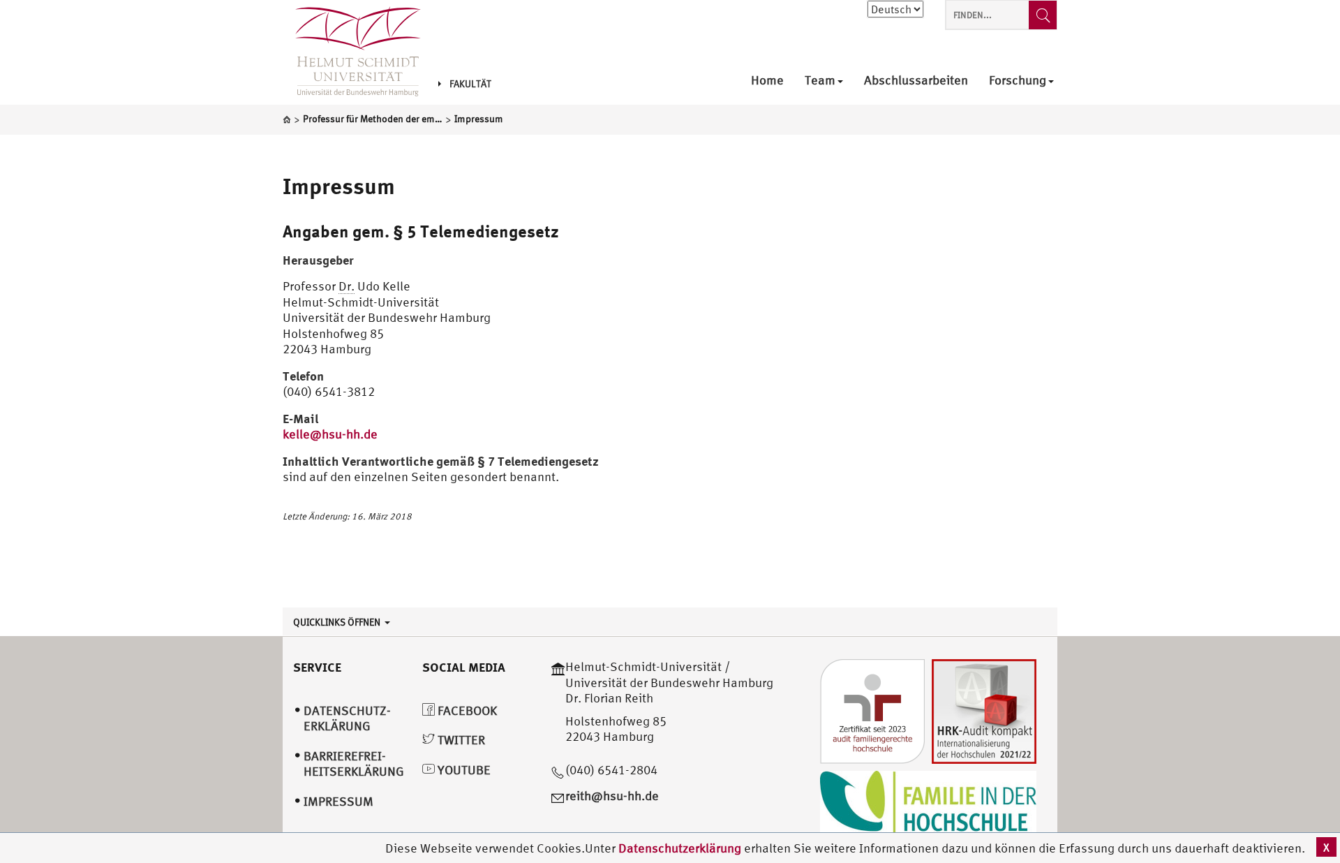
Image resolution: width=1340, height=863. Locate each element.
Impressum (339, 185)
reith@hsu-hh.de (612, 795)
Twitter (460, 739)
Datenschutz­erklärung (347, 718)
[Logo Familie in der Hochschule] (928, 804)
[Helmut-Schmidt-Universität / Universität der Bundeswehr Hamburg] (352, 52)
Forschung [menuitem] (1017, 80)
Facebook (466, 710)
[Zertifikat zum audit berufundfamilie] (872, 710)
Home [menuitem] (767, 80)
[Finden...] (1043, 15)
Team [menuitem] (820, 80)
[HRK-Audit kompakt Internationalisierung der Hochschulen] (984, 710)
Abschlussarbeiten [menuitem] (916, 80)
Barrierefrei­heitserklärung (354, 763)
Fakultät (470, 84)
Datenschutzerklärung (679, 848)
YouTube (463, 769)
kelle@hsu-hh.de (330, 434)
